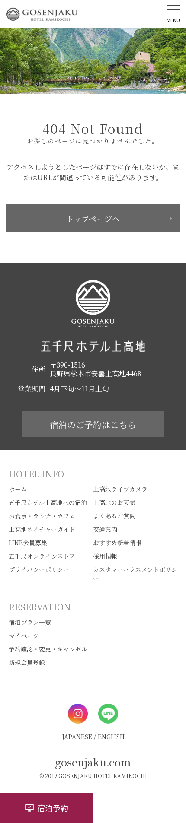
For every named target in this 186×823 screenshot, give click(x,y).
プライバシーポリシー (39, 569)
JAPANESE (77, 736)
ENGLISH (111, 736)
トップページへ (93, 218)
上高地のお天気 (114, 502)
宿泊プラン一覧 (30, 622)
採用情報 (105, 556)
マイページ (24, 635)
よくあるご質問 (114, 516)
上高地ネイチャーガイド (42, 529)
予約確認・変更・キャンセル (48, 649)
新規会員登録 (27, 662)
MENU (173, 19)
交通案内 (105, 529)
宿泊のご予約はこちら (93, 424)
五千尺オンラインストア (42, 556)
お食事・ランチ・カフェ (42, 516)
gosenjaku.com (93, 761)
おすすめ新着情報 (117, 542)
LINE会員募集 (28, 542)
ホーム (18, 489)
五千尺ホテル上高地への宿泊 (48, 502)
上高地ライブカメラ (120, 489)
